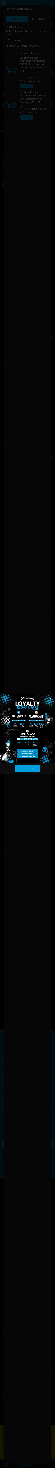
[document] (27, 734)
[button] (50, 698)
